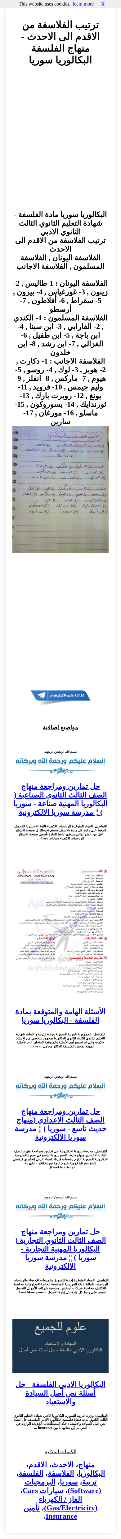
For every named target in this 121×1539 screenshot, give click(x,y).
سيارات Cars (43, 1491)
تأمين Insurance (50, 1512)
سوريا (69, 1482)
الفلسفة (31, 1473)
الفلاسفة (61, 1473)
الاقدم (38, 1465)
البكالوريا (91, 1473)
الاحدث (63, 1465)
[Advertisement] (60, 144)
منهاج (86, 1465)
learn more (83, 3)
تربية (89, 1482)
